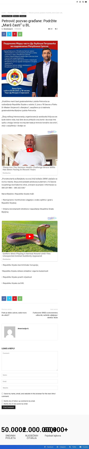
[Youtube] (85, 1)
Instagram (63, 447)
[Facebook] (77, 1)
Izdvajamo (23, 16)
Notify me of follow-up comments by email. (19, 401)
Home (4, 13)
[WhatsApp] (20, 34)
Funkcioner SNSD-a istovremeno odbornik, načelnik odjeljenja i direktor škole (45, 315)
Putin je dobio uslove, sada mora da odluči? (14, 314)
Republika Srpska (13, 13)
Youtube (85, 447)
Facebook (50, 447)
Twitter (74, 447)
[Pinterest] (14, 34)
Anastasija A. (8, 29)
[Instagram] (80, 1)
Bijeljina (23, 13)
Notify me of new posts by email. (16, 404)
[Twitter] (83, 1)
